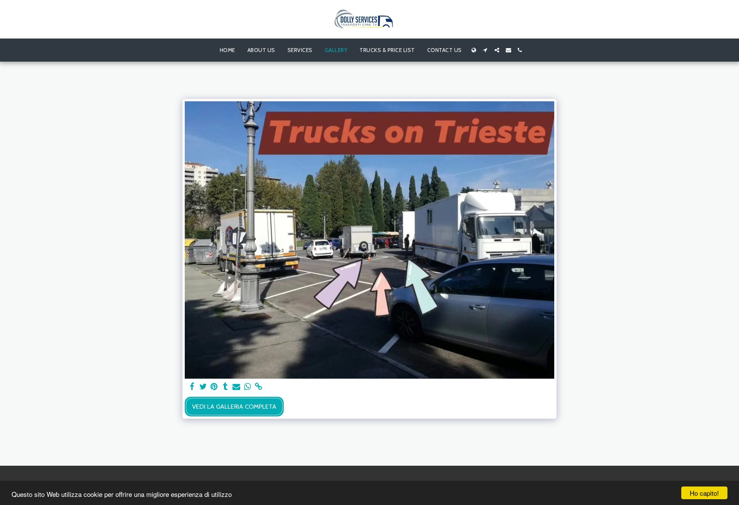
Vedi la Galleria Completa (234, 406)
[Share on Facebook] (192, 387)
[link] (259, 387)
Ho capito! (704, 493)
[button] (485, 50)
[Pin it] (214, 387)
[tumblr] (225, 387)
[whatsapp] (248, 387)
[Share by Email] (236, 387)
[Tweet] (203, 387)
